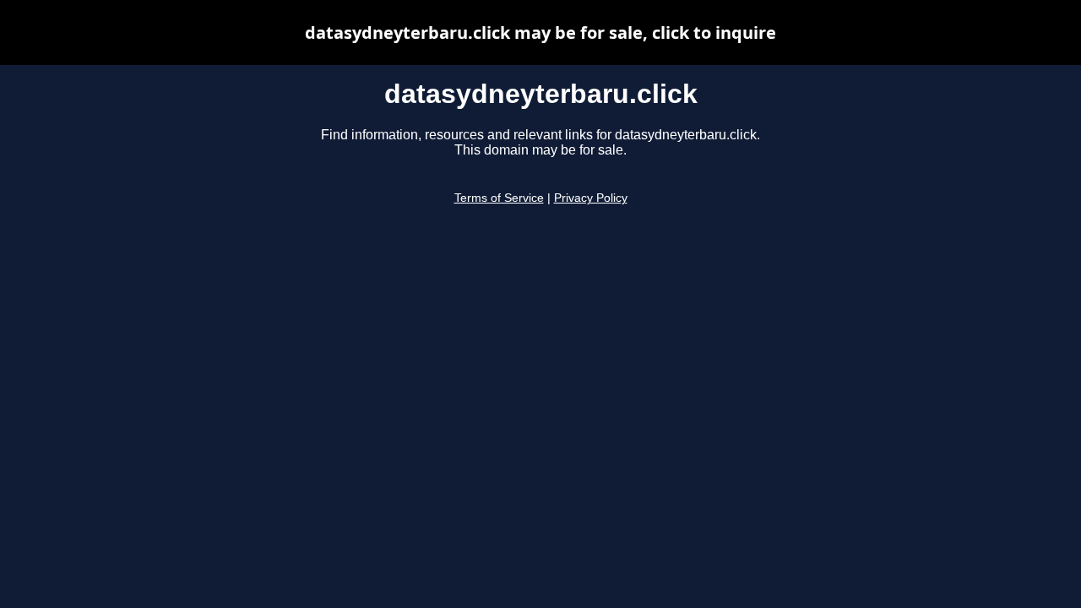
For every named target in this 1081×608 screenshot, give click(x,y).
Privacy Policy (590, 198)
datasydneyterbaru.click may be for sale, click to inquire (540, 32)
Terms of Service (499, 198)
